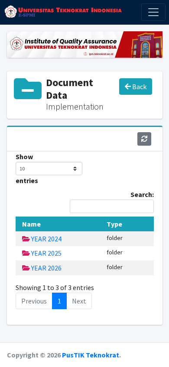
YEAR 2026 (46, 268)
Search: (142, 194)
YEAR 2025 (46, 253)
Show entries (27, 168)
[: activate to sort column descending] (18, 224)
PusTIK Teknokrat (90, 354)
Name (31, 224)
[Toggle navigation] (153, 12)
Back (138, 86)
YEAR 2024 (46, 238)
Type (114, 224)
